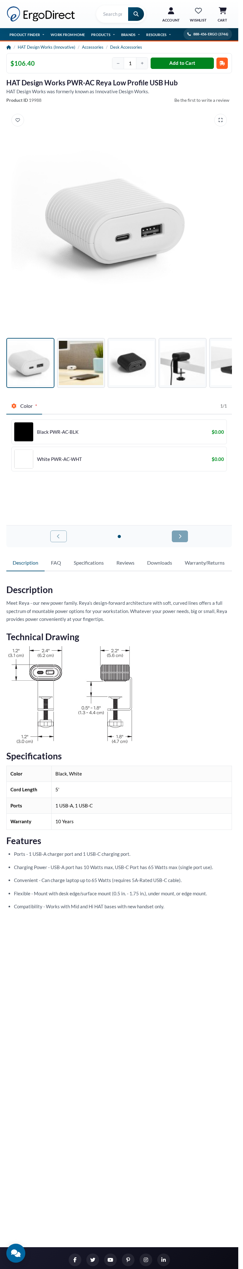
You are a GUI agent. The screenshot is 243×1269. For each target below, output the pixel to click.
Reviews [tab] (125, 563)
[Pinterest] (128, 1260)
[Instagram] (146, 1260)
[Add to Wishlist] (17, 120)
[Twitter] (92, 1260)
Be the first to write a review (201, 100)
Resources (156, 35)
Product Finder (24, 35)
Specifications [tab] (89, 563)
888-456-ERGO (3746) (210, 34)
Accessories (92, 47)
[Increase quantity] (142, 63)
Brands (128, 35)
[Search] (136, 14)
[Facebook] (75, 1260)
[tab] (24, 406)
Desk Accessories (126, 47)
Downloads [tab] (159, 563)
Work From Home (68, 35)
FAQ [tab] (56, 563)
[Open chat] (15, 1253)
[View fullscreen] (220, 120)
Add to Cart (182, 63)
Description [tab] (25, 563)
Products (100, 35)
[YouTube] (110, 1260)
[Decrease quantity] (118, 63)
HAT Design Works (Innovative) (46, 47)
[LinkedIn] (163, 1260)
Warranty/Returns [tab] (205, 563)
